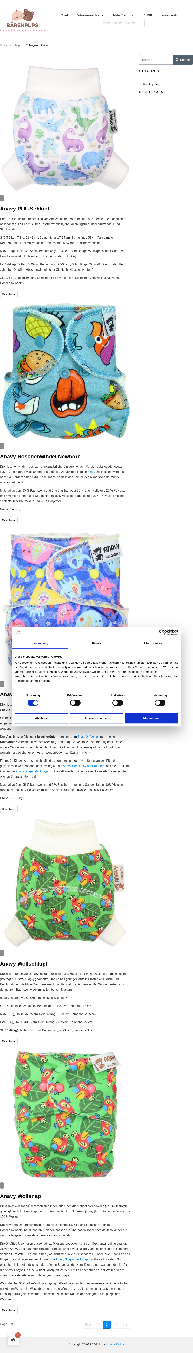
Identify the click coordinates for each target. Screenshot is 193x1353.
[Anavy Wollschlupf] (65, 882)
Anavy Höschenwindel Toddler (83, 766)
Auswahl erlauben (96, 718)
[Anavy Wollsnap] (65, 1115)
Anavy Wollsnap (20, 1196)
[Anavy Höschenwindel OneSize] (65, 603)
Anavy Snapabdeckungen (32, 771)
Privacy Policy (115, 1344)
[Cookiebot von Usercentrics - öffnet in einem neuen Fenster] (162, 632)
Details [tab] (96, 643)
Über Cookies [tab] (153, 643)
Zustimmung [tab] (40, 643)
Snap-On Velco (87, 736)
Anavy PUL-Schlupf (24, 209)
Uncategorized (151, 84)
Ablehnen (41, 718)
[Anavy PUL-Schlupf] (65, 128)
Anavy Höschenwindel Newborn (40, 456)
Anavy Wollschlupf (23, 964)
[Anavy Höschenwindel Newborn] (65, 371)
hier (91, 471)
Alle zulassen (151, 718)
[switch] (75, 703)
